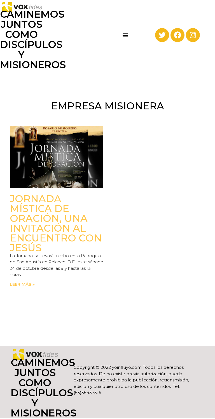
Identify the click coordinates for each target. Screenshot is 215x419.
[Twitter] (162, 35)
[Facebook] (177, 35)
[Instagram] (193, 35)
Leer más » (22, 284)
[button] (125, 35)
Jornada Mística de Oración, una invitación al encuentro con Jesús (56, 223)
